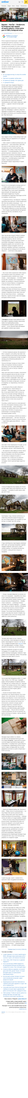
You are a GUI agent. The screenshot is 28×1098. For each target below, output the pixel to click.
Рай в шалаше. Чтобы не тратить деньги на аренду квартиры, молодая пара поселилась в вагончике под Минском (14, 994)
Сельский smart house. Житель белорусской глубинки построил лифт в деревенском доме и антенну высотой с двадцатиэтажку (14, 989)
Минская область (18, 1012)
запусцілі (20, 643)
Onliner (9, 1012)
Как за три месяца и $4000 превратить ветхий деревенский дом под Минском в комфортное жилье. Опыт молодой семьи (14, 965)
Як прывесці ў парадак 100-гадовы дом (13, 80)
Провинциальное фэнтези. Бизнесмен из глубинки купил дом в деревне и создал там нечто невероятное (14, 983)
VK (25, 1003)
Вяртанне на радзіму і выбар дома (12, 78)
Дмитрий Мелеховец (8, 33)
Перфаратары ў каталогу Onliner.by (17, 949)
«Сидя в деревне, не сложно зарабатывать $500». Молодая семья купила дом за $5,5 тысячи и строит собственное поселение (14, 956)
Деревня (3, 1012)
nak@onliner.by (22, 1009)
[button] (12, 588)
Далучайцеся (22, 998)
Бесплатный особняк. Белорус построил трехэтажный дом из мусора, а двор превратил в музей (13, 978)
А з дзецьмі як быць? (8, 82)
